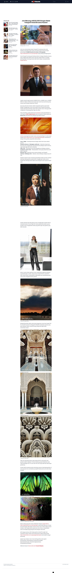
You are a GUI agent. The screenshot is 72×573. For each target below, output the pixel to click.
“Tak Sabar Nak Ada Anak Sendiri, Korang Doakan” (13, 56)
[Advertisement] (36, 10)
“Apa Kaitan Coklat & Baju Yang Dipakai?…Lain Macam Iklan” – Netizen (13, 34)
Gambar (22, 136)
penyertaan (38, 112)
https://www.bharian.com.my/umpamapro (29, 53)
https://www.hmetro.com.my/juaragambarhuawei (34, 137)
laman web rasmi (35, 545)
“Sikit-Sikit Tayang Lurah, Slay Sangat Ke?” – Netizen (13, 28)
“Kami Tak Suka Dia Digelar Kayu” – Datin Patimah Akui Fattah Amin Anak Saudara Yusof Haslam (13, 23)
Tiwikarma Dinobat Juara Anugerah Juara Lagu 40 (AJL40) (13, 51)
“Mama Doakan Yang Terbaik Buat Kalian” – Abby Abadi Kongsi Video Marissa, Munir (13, 40)
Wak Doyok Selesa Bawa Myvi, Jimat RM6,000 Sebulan (13, 45)
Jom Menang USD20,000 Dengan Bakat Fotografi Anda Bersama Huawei (36, 21)
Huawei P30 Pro (23, 60)
